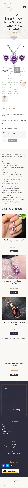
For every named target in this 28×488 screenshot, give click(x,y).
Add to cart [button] (14, 251)
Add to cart (12, 140)
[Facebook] (3, 465)
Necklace (9, 114)
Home (3, 114)
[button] (24, 7)
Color (4, 132)
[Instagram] (11, 465)
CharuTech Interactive (17, 481)
